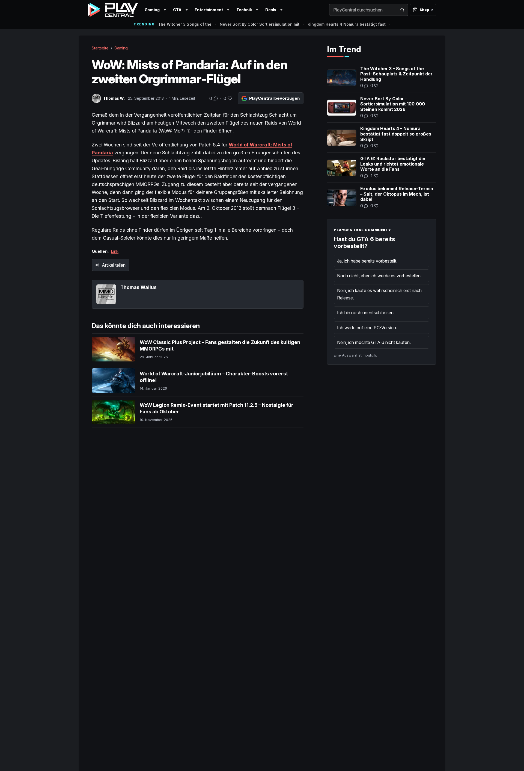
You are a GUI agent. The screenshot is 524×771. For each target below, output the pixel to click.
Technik (244, 9)
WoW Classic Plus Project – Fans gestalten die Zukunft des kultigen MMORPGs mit (220, 345)
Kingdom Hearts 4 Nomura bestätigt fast (347, 24)
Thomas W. (114, 98)
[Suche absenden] (402, 10)
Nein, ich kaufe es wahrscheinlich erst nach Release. (379, 294)
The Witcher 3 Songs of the (185, 24)
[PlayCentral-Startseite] (113, 10)
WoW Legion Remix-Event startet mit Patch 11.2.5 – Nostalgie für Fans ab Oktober (216, 408)
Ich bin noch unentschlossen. (366, 312)
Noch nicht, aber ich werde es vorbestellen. (379, 275)
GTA (177, 9)
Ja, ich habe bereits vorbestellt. (367, 261)
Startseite (100, 48)
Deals (270, 9)
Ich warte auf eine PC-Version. (367, 327)
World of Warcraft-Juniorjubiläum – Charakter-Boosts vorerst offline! (214, 377)
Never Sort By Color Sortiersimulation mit (259, 24)
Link (114, 251)
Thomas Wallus (138, 287)
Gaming (152, 9)
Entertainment (209, 9)
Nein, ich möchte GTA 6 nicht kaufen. (374, 342)
